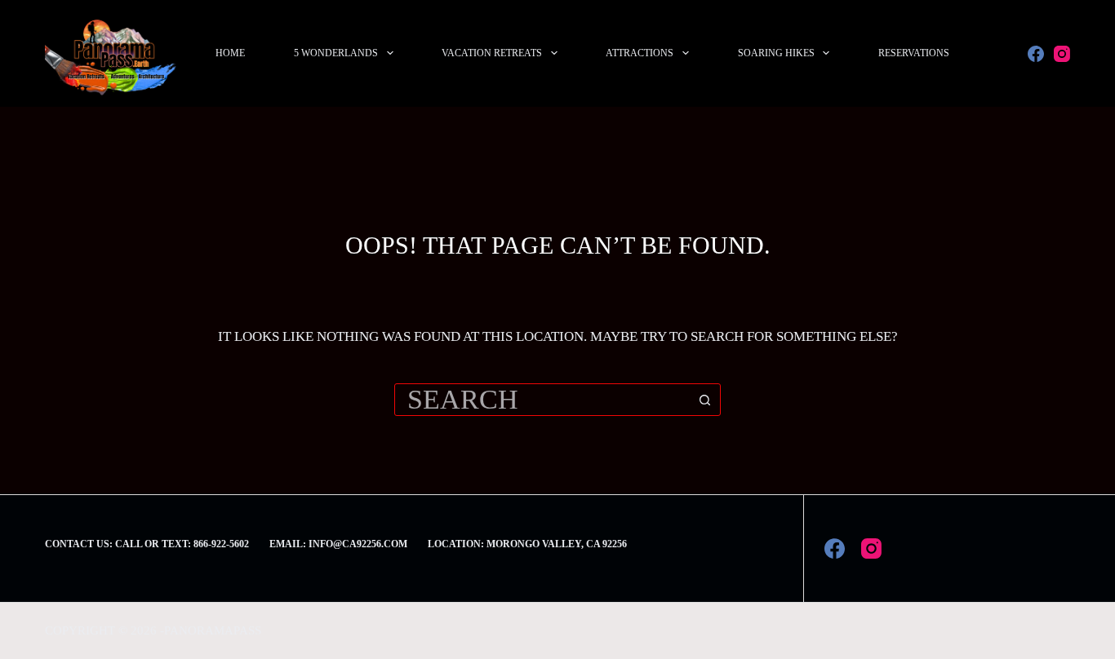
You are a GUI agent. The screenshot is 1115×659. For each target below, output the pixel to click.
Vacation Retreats (492, 53)
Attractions (639, 53)
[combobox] (542, 399)
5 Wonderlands (336, 53)
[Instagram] (1062, 54)
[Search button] (704, 399)
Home (230, 53)
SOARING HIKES (776, 53)
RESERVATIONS (913, 53)
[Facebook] (1036, 54)
